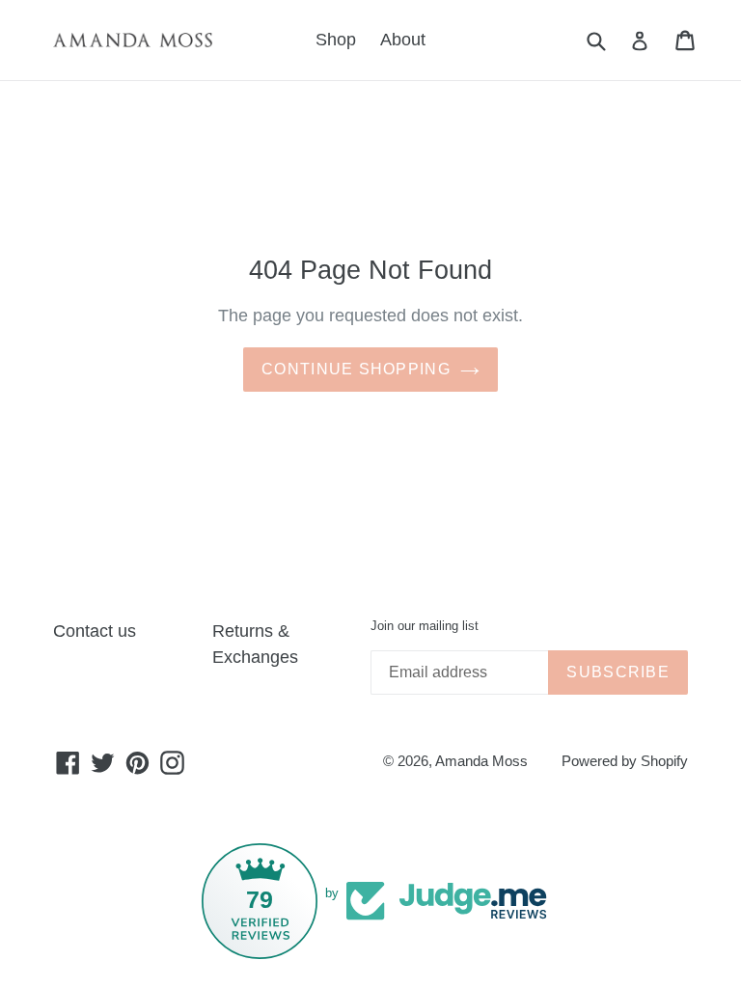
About (402, 39)
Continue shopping (356, 369)
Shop (336, 39)
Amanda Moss (481, 761)
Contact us (94, 631)
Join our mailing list (424, 625)
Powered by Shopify (625, 761)
